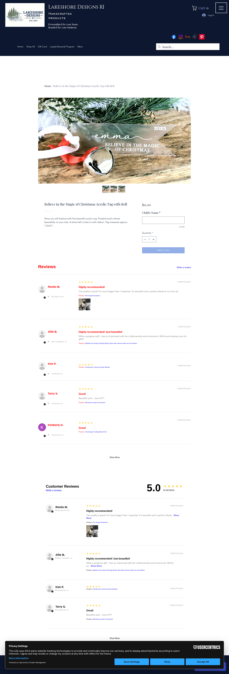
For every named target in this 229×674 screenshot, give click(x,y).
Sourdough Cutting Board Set (96, 432)
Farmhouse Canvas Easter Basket (97, 367)
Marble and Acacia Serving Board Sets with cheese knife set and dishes (111, 343)
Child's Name (151, 213)
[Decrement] (145, 239)
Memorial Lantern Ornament (95, 402)
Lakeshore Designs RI (76, 7)
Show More (115, 457)
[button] (201, 8)
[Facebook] (174, 37)
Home (47, 86)
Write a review (184, 267)
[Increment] (154, 239)
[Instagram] (181, 37)
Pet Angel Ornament (92, 295)
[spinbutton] (149, 239)
